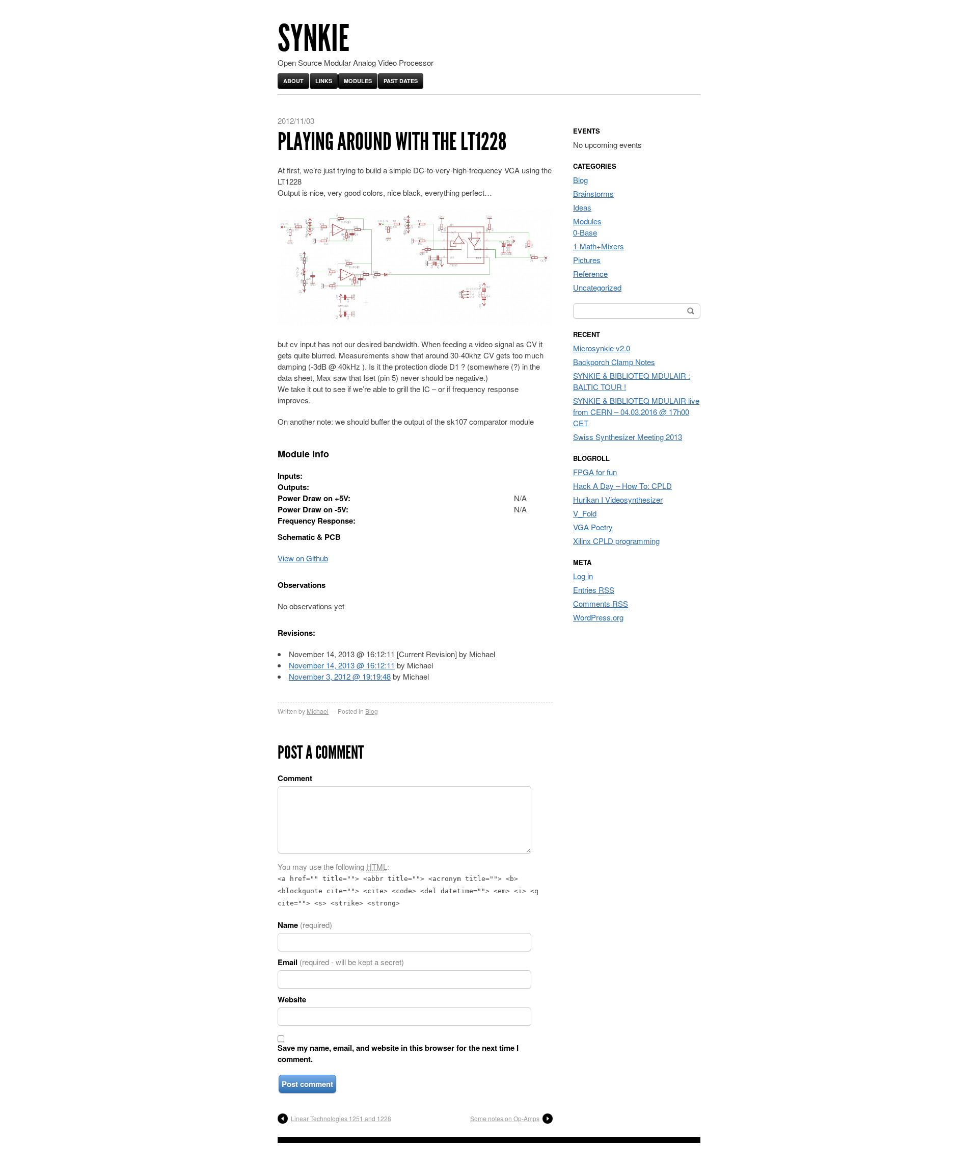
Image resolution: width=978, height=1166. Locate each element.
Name (305, 924)
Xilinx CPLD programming (616, 540)
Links (323, 81)
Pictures (587, 259)
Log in (583, 576)
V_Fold (584, 513)
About (293, 81)
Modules (358, 81)
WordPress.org (598, 617)
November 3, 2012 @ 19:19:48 (340, 676)
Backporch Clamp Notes (614, 361)
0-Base (585, 232)
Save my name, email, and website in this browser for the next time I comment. (398, 1053)
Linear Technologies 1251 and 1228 (341, 1118)
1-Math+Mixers (598, 246)
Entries (593, 589)
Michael (318, 711)
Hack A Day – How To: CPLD (622, 485)
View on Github (303, 558)
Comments (600, 603)
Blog (371, 711)
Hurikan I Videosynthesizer (618, 499)
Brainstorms (593, 193)
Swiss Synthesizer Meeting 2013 (627, 436)
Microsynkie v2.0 (601, 348)
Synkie (313, 38)
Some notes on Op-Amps (504, 1118)
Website (292, 999)
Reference (590, 273)
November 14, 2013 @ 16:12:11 (342, 665)
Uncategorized (597, 287)
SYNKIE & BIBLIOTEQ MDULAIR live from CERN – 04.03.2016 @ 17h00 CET (636, 411)
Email (341, 962)
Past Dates (401, 81)
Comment (295, 778)
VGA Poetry (593, 527)
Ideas (582, 207)
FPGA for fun (595, 472)
